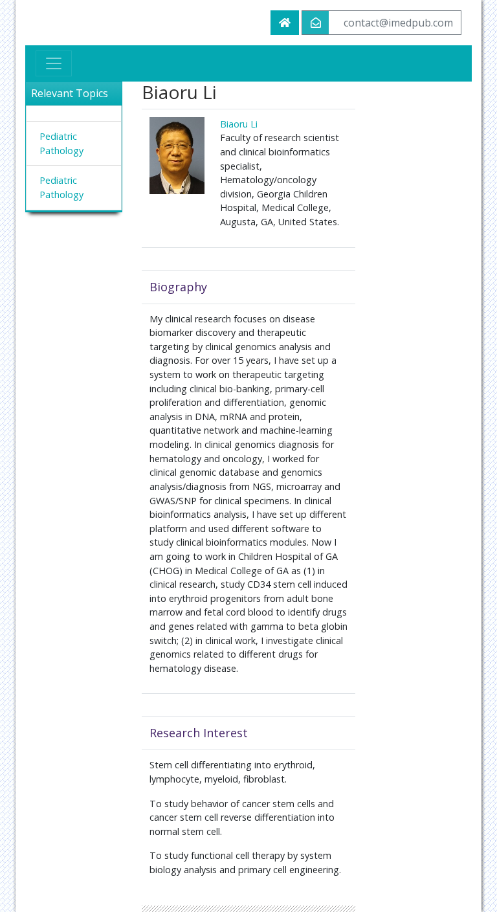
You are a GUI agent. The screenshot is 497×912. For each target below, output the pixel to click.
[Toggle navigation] (54, 63)
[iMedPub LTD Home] (285, 22)
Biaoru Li (239, 124)
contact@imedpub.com (398, 23)
